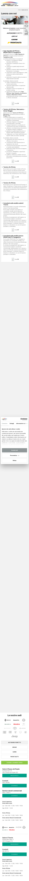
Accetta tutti (14, 450)
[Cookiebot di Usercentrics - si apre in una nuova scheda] (20, 419)
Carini (14, 752)
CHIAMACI (14, 785)
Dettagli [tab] (12, 423)
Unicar (14, 747)
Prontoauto (14, 756)
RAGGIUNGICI (14, 775)
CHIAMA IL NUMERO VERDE (15, 762)
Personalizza (13, 455)
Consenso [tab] (4, 423)
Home (19, 9)
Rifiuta (14, 460)
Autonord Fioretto (14, 742)
